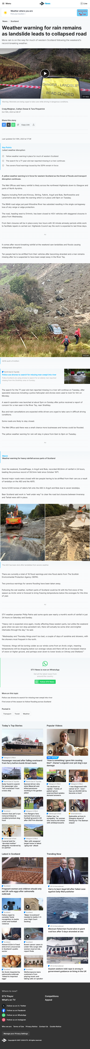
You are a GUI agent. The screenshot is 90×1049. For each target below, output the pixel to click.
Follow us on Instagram (16, 1020)
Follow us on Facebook (16, 1010)
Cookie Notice (55, 1026)
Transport (7, 714)
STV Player (7, 996)
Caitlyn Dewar (22, 109)
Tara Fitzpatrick (38, 109)
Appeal (48, 1000)
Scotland (15, 21)
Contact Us (43, 1026)
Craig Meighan (8, 109)
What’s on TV (8, 1000)
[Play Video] (45, 73)
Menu (8, 3)
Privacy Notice (31, 1026)
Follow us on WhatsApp (16, 1015)
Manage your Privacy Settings (16, 1034)
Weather (26, 714)
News (5, 21)
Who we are (6, 1026)
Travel (17, 714)
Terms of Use (18, 1026)
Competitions (52, 996)
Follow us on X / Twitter (16, 1006)
